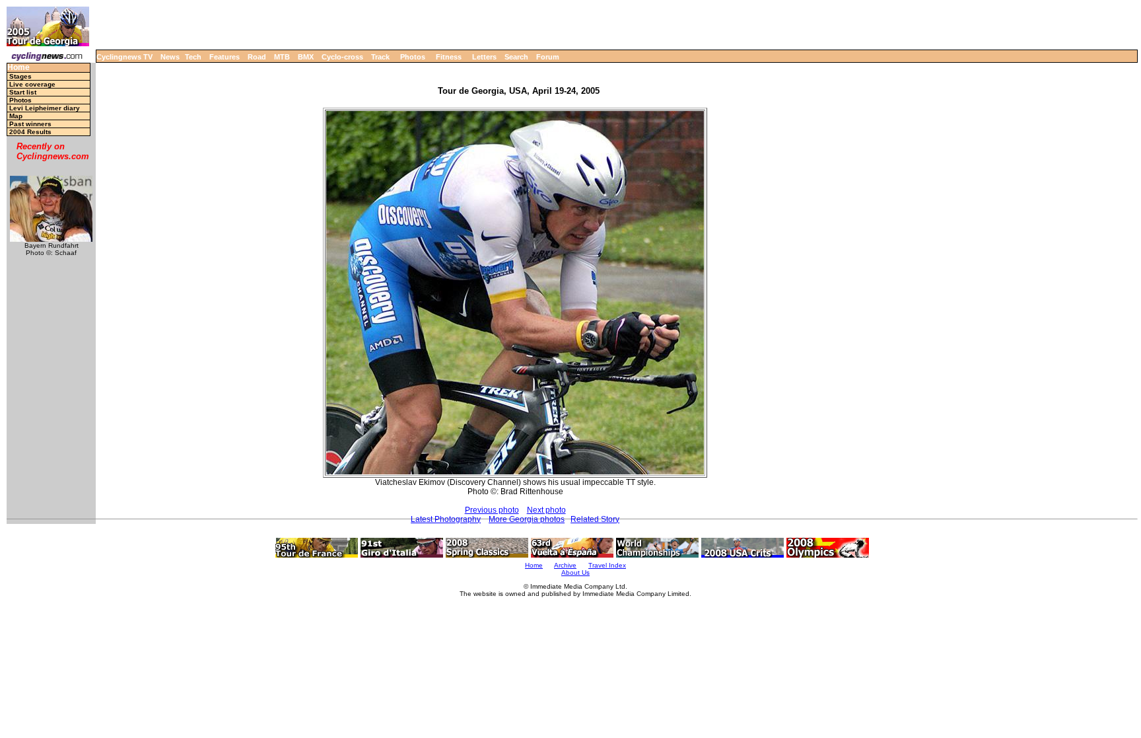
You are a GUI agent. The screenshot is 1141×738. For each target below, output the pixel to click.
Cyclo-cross (342, 57)
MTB (282, 57)
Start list (22, 92)
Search (516, 57)
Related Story (594, 519)
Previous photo (492, 510)
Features (224, 57)
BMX (306, 57)
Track (380, 57)
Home (18, 67)
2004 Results (30, 131)
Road (257, 57)
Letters (484, 57)
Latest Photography (446, 519)
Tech (193, 57)
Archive (565, 565)
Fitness (449, 57)
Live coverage (32, 84)
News (170, 57)
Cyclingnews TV (124, 57)
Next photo (546, 510)
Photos (412, 57)
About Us (575, 572)
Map (15, 116)
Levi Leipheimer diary (44, 108)
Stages (20, 76)
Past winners (30, 124)
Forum (547, 57)
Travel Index (607, 565)
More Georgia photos (527, 519)
